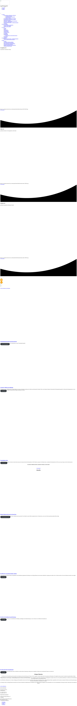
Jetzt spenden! (39, 468)
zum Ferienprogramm (5, 344)
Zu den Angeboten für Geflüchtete (5, 288)
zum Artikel (3, 577)
